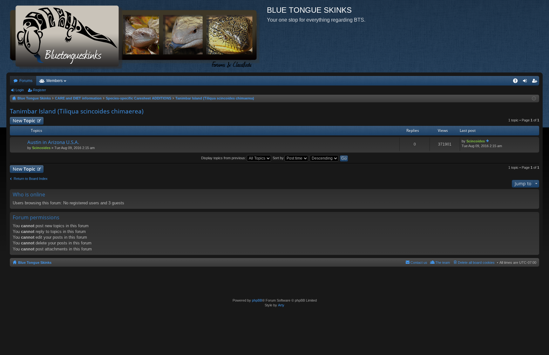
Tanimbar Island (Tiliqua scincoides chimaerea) (77, 111)
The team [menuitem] (442, 262)
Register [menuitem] (535, 82)
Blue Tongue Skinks (34, 262)
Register (39, 90)
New (24, 121)
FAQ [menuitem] (517, 82)
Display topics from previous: (224, 158)
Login (20, 90)
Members (54, 81)
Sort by (279, 158)
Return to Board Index (31, 179)
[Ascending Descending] (324, 158)
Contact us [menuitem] (418, 262)
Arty (281, 305)
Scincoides (41, 148)
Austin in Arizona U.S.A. (53, 142)
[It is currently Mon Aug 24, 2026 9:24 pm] (534, 98)
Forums (25, 81)
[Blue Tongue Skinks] (136, 36)
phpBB (257, 300)
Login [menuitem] (526, 82)
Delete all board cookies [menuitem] (476, 262)
